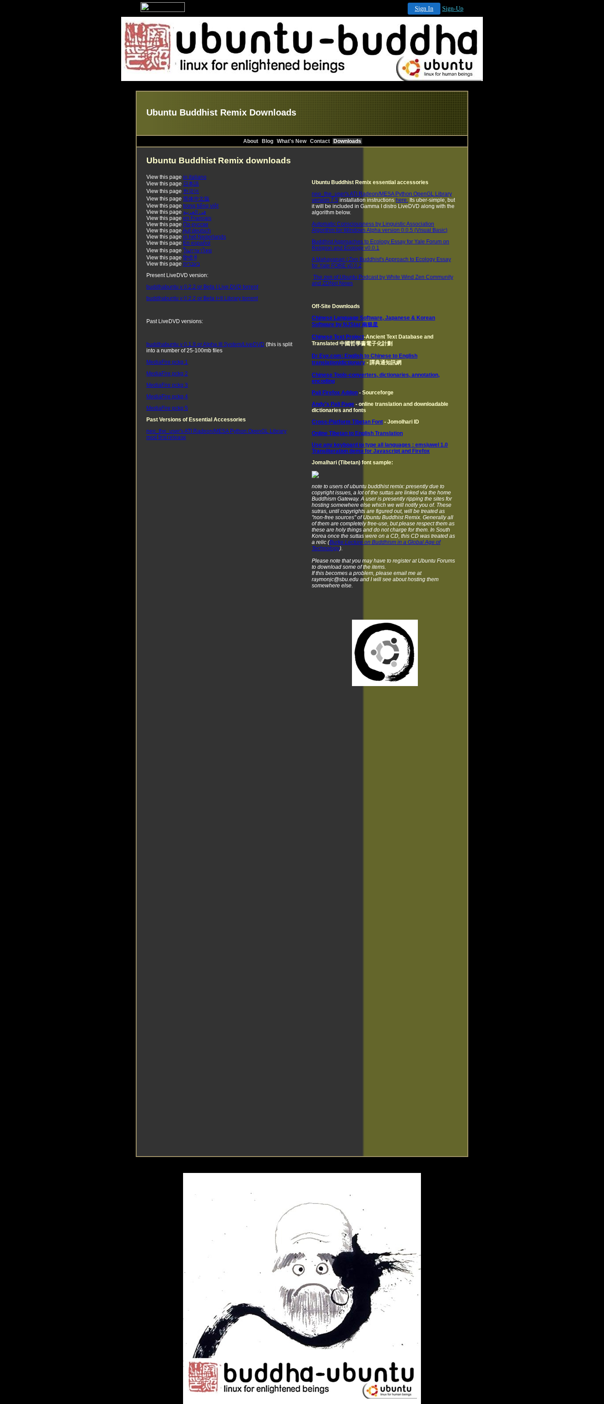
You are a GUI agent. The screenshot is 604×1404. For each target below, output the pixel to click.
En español (196, 243)
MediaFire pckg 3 (167, 385)
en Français (197, 218)
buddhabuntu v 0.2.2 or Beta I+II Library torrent (202, 298)
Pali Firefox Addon (335, 393)
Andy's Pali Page (333, 404)
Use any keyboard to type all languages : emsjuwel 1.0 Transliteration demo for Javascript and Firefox (380, 448)
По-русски (195, 224)
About (250, 141)
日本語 (191, 184)
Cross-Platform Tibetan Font (347, 422)
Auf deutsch (197, 231)
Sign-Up (452, 8)
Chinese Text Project (338, 337)
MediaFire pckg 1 (167, 362)
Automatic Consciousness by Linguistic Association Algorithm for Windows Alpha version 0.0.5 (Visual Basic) (379, 227)
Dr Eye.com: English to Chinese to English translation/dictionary (364, 359)
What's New (291, 141)
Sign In (424, 8)
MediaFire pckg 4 (167, 396)
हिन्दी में (190, 258)
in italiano (194, 177)
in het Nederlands (204, 237)
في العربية (194, 212)
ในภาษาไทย (197, 250)
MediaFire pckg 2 (167, 373)
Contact (320, 141)
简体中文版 (196, 199)
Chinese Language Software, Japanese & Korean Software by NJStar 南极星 (373, 321)
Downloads (347, 141)
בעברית (191, 264)
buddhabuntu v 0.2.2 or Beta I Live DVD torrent (202, 287)
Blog (267, 141)
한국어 (191, 191)
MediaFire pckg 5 (167, 408)
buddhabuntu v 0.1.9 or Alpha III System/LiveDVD (205, 344)
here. (402, 200)
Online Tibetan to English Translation (357, 433)
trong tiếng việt (200, 206)
